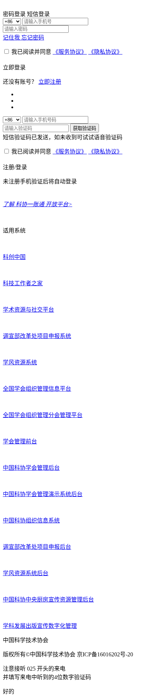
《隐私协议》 (105, 52)
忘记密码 (32, 38)
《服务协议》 (70, 52)
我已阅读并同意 (31, 52)
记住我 (12, 38)
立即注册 (49, 82)
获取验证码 (84, 128)
